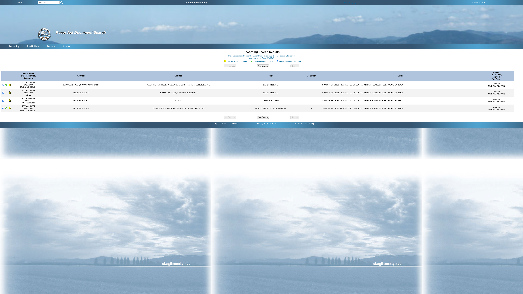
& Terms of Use (270, 123)
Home (235, 123)
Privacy (260, 123)
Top (216, 123)
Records (51, 46)
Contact (67, 46)
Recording (14, 46)
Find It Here (33, 46)
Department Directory (196, 2)
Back (224, 123)
